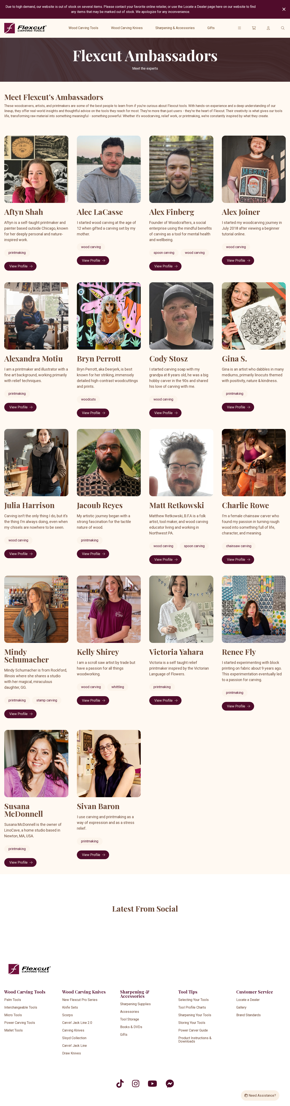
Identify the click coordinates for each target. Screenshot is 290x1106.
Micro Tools (13, 1015)
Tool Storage (129, 1019)
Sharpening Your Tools (194, 1015)
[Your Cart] (254, 28)
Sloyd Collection (74, 1038)
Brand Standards (248, 1015)
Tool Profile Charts (192, 1007)
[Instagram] (135, 1083)
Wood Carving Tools (83, 28)
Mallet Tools (13, 1030)
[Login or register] (268, 28)
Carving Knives (73, 1030)
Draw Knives (71, 1053)
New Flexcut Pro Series (79, 1000)
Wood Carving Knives (127, 28)
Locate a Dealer (248, 1000)
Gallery (241, 1007)
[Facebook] (170, 1083)
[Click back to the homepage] (25, 28)
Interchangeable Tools (20, 1007)
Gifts (211, 28)
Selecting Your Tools (193, 1000)
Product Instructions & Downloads (194, 1039)
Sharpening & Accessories (175, 28)
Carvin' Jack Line (74, 1046)
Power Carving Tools (19, 1023)
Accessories (129, 1012)
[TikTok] (120, 1083)
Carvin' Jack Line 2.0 (77, 1023)
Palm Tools (12, 1000)
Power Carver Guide (193, 1030)
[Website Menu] (239, 28)
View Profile (18, 266)
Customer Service (254, 992)
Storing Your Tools (191, 1023)
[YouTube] (152, 1083)
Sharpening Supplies (135, 1004)
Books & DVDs (131, 1027)
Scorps (67, 1015)
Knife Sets (70, 1007)
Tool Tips (187, 992)
